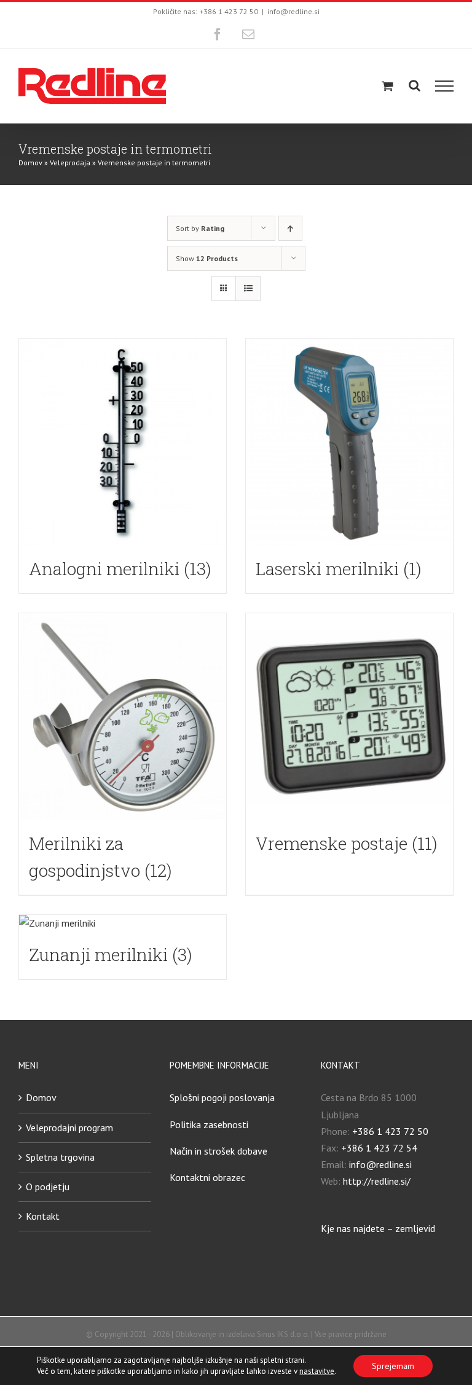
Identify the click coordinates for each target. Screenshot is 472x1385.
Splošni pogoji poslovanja (222, 1097)
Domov (30, 162)
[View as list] (248, 288)
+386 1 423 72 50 (390, 1131)
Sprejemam (393, 1365)
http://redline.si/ (377, 1181)
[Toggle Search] (414, 85)
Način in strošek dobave (218, 1151)
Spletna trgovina (60, 1157)
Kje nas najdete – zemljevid (378, 1228)
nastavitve (316, 1371)
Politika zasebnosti (209, 1124)
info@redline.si (293, 11)
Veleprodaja (70, 162)
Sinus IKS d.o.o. (283, 1334)
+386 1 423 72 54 (379, 1148)
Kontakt (43, 1216)
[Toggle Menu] (445, 86)
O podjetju (47, 1186)
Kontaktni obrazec (207, 1177)
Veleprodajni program (69, 1127)
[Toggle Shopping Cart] (387, 85)
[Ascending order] (290, 228)
